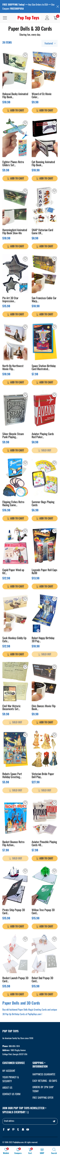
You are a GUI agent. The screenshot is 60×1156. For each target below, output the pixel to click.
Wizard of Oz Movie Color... (42, 95)
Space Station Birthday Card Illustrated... (44, 367)
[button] (54, 1121)
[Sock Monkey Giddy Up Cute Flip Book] (15, 613)
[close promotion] (57, 6)
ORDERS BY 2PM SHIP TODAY (43, 1089)
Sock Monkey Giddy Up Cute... (14, 639)
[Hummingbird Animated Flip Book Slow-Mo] (15, 205)
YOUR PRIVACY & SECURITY (10, 1079)
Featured (49, 43)
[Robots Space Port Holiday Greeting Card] (15, 749)
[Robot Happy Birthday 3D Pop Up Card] (45, 613)
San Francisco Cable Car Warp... (44, 299)
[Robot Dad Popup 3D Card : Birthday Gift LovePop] (45, 953)
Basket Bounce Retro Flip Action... (13, 843)
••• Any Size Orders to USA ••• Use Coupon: (28, 6)
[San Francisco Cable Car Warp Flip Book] (45, 273)
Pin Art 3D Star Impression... (10, 299)
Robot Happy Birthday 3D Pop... (43, 639)
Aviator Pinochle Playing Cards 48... (44, 843)
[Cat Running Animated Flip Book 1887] (45, 137)
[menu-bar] (7, 17)
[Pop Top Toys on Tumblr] (18, 1129)
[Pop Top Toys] (28, 18)
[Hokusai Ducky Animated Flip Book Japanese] (15, 69)
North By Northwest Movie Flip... (13, 367)
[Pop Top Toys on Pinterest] (13, 1129)
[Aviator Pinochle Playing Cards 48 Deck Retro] (45, 817)
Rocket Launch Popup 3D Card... (15, 979)
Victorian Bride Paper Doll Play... (43, 775)
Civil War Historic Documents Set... (11, 707)
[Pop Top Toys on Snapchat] (23, 1129)
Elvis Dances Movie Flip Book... (44, 707)
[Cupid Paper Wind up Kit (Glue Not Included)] (15, 545)
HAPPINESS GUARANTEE (43, 1074)
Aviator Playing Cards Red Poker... (43, 435)
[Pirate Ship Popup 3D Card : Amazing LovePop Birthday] (15, 885)
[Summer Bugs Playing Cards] (45, 477)
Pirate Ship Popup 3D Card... (13, 911)
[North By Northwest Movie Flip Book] (15, 341)
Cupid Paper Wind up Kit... (13, 571)
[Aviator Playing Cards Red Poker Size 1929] (45, 409)
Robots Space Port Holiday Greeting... (12, 775)
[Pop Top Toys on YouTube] (28, 1129)
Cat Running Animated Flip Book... (43, 163)
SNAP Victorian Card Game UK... (42, 231)
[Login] (47, 18)
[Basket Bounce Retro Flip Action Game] (15, 817)
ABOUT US (7, 1087)
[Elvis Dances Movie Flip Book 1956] (45, 681)
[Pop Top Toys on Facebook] (4, 1129)
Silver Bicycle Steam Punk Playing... (13, 435)
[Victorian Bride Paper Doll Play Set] (45, 749)
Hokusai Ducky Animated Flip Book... (15, 95)
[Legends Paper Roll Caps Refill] (45, 545)
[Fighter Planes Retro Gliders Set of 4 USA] (15, 137)
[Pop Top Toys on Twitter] (8, 1129)
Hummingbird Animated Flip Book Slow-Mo (14, 231)
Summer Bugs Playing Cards (43, 503)
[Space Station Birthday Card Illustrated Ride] (45, 341)
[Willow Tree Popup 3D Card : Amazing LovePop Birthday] (45, 885)
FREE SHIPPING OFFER (42, 1097)
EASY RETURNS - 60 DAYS (44, 1081)
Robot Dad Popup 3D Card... (42, 979)
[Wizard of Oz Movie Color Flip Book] (45, 69)
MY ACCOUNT (8, 1071)
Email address (9, 1120)
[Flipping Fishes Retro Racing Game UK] (15, 477)
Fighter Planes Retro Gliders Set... (13, 163)
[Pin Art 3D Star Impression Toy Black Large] (15, 273)
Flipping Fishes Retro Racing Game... (13, 503)
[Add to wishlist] (25, 54)
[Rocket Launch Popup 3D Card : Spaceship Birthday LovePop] (15, 953)
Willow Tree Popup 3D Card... (43, 911)
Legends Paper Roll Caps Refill (44, 571)
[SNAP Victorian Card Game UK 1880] (45, 205)
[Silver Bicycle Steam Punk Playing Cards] (15, 409)
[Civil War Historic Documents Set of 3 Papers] (15, 681)
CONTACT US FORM (11, 1094)
